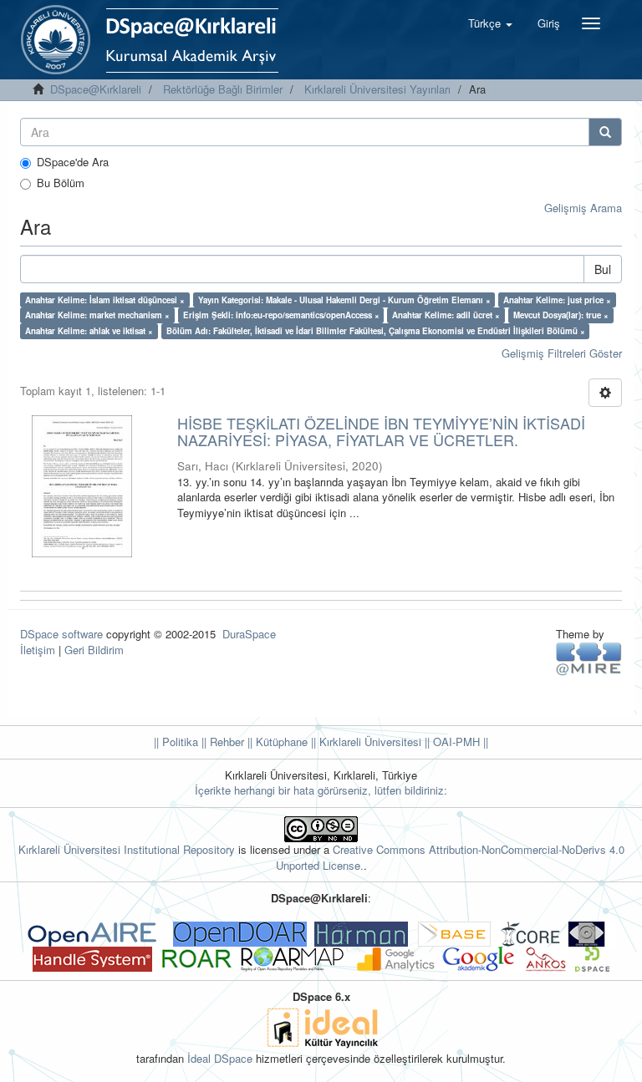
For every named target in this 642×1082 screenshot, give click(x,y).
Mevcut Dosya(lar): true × (561, 315)
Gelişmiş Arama (583, 208)
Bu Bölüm (60, 182)
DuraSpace (249, 634)
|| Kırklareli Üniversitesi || (369, 741)
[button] (490, 23)
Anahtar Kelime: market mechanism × (97, 315)
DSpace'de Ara (73, 162)
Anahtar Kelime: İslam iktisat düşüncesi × (105, 300)
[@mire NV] (589, 658)
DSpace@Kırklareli (95, 89)
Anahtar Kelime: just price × (557, 300)
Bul (602, 269)
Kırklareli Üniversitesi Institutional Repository (126, 849)
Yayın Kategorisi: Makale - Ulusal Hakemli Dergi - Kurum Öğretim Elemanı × (344, 300)
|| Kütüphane (276, 741)
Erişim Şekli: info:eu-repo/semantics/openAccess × (281, 315)
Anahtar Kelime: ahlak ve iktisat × (89, 331)
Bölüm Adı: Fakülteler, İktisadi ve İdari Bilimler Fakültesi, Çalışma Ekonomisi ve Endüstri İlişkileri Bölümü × (375, 331)
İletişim (37, 650)
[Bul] (605, 132)
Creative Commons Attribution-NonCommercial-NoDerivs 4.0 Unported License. (450, 857)
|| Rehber (221, 741)
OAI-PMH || (459, 741)
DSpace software (61, 634)
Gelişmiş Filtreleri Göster (562, 353)
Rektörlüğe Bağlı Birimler (223, 89)
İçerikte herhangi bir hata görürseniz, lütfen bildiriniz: (321, 790)
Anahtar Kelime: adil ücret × (446, 315)
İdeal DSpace (219, 1058)
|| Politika (176, 741)
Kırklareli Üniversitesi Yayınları (377, 89)
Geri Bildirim (94, 650)
